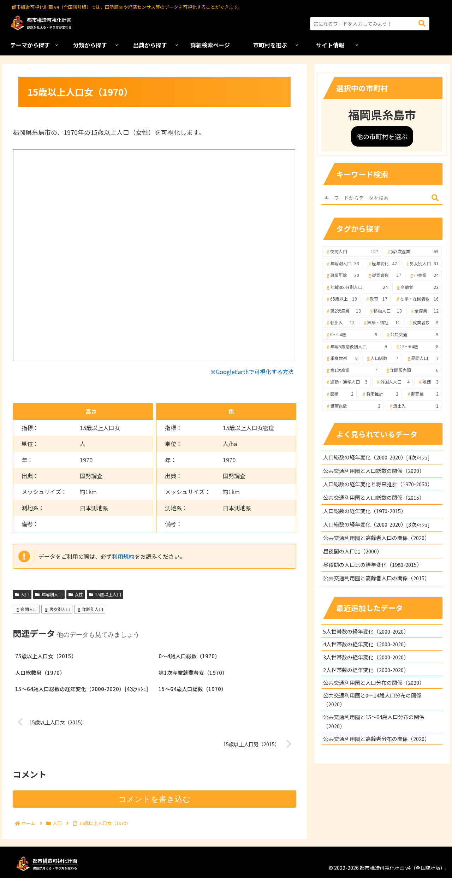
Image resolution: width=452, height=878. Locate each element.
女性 (79, 594)
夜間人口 (28, 609)
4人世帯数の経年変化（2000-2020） (366, 644)
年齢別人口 (52, 594)
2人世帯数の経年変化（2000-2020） (366, 670)
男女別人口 (59, 609)
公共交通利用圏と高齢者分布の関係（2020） (376, 738)
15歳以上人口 (108, 594)
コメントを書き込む (154, 799)
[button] (422, 23)
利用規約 (123, 556)
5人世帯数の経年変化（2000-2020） (366, 631)
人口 (25, 594)
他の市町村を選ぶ (382, 136)
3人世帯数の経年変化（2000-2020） (366, 657)
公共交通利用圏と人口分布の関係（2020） (373, 682)
